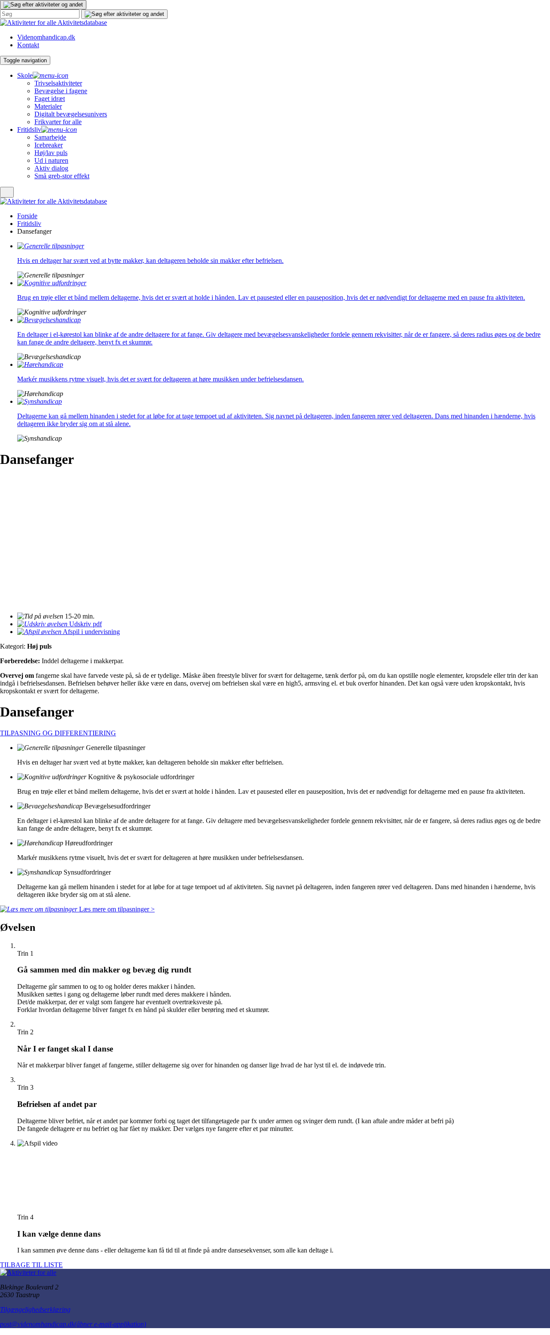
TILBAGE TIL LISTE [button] (31, 1264)
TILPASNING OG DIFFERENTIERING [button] (58, 733)
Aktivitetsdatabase (82, 22)
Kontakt (28, 45)
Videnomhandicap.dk (46, 37)
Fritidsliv (29, 223)
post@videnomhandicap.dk (73, 1324)
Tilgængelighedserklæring (35, 1309)
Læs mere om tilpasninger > (116, 909)
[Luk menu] (7, 192)
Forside (27, 215)
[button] (43, 4)
